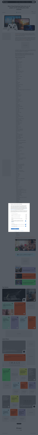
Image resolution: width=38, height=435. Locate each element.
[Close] (28, 204)
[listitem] (19, 213)
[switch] (26, 218)
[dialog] (19, 217)
